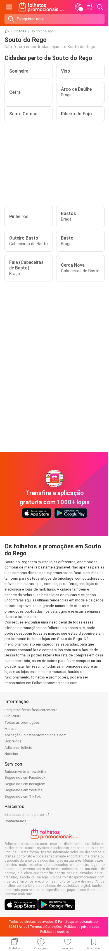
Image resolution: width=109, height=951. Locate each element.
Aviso (23, 927)
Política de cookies (54, 932)
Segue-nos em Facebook (25, 777)
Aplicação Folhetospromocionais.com (35, 735)
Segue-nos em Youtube (23, 790)
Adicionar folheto (18, 747)
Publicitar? (12, 716)
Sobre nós (13, 741)
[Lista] (88, 7)
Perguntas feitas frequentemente (30, 710)
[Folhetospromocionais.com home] (41, 7)
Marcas (10, 729)
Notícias (11, 754)
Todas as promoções (22, 722)
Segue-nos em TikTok (22, 796)
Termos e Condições (46, 927)
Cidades (19, 31)
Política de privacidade (81, 927)
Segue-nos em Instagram (24, 784)
